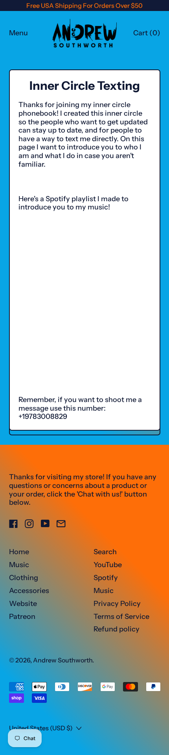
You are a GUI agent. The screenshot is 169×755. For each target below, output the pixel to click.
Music (19, 564)
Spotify (106, 577)
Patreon (22, 616)
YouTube (108, 564)
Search (105, 552)
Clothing (23, 577)
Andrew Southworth (62, 660)
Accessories (29, 590)
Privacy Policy (117, 603)
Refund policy (117, 629)
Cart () (146, 35)
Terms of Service (121, 616)
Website (23, 603)
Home (19, 552)
